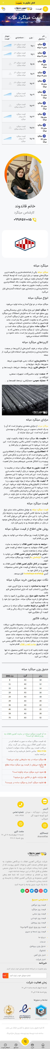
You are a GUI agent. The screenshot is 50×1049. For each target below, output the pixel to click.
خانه (31, 23)
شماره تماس (18, 812)
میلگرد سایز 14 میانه (42, 64)
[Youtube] (27, 891)
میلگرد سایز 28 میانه (42, 128)
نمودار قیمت (7, 37)
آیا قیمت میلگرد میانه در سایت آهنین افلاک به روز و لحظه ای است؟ (24, 735)
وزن (30, 37)
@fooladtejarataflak (33, 573)
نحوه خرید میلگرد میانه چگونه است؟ (28, 772)
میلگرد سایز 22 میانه (42, 106)
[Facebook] (36, 891)
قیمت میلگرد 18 (20, 82)
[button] (25, 735)
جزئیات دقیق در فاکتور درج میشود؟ (28, 777)
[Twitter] (32, 891)
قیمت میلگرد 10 (20, 44)
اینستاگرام (44, 833)
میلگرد (19, 47)
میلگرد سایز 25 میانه (42, 117)
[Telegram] (45, 891)
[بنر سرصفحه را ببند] (3, 2)
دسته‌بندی (19, 37)
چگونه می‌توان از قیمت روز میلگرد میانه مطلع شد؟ (24, 765)
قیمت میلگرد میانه (40, 509)
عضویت (19, 3)
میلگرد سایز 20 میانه (42, 95)
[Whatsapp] (22, 891)
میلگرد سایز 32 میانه (42, 139)
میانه (24, 47)
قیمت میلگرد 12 (20, 53)
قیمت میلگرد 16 (20, 72)
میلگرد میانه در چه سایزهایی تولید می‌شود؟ (25, 759)
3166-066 (41, 751)
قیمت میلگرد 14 (20, 62)
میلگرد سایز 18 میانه (42, 84)
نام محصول (41, 37)
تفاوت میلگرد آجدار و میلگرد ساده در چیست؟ (24, 782)
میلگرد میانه (43, 272)
